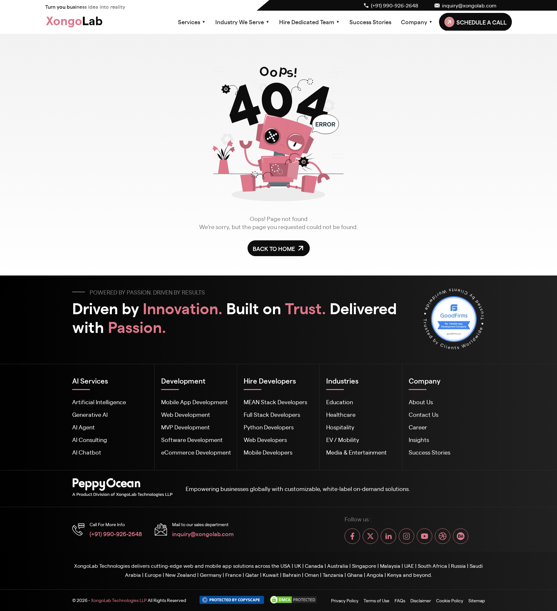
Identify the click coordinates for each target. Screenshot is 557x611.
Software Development (192, 439)
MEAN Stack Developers (275, 402)
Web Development (185, 414)
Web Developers (265, 439)
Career (418, 427)
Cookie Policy (449, 600)
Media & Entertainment (356, 452)
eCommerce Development (196, 452)
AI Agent (83, 427)
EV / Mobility (342, 439)
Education (339, 402)
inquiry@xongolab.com (203, 533)
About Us (421, 402)
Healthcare (341, 414)
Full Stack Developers (272, 414)
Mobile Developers (268, 452)
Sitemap (476, 600)
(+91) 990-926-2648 (116, 533)
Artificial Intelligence (99, 402)
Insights (419, 439)
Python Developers (269, 427)
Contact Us (423, 414)
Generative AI (90, 414)
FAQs (400, 600)
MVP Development (185, 427)
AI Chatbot (86, 452)
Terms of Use (376, 600)
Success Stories (370, 21)
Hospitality (340, 427)
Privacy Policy (344, 600)
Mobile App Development (194, 402)
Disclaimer (420, 600)
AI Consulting (89, 439)
